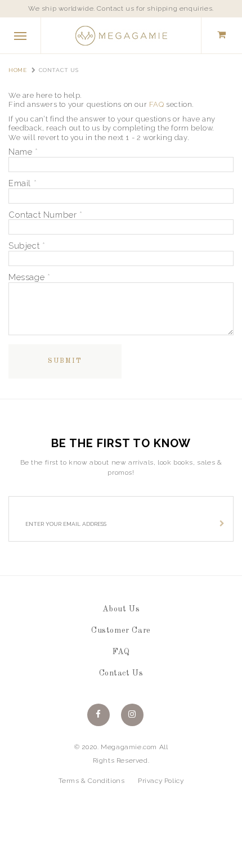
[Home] (121, 35)
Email (22, 183)
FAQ (156, 104)
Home (17, 70)
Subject (26, 246)
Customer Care (121, 630)
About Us (121, 609)
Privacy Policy (160, 781)
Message (29, 277)
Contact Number (45, 215)
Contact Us (121, 673)
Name (23, 152)
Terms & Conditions (92, 781)
